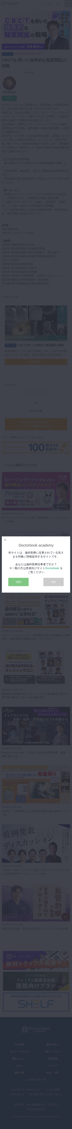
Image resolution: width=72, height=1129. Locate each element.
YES (18, 582)
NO (54, 582)
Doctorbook (52, 568)
